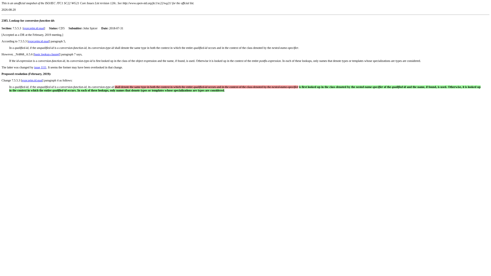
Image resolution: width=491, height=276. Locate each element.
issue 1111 (40, 67)
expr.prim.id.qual (34, 28)
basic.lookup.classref (46, 54)
